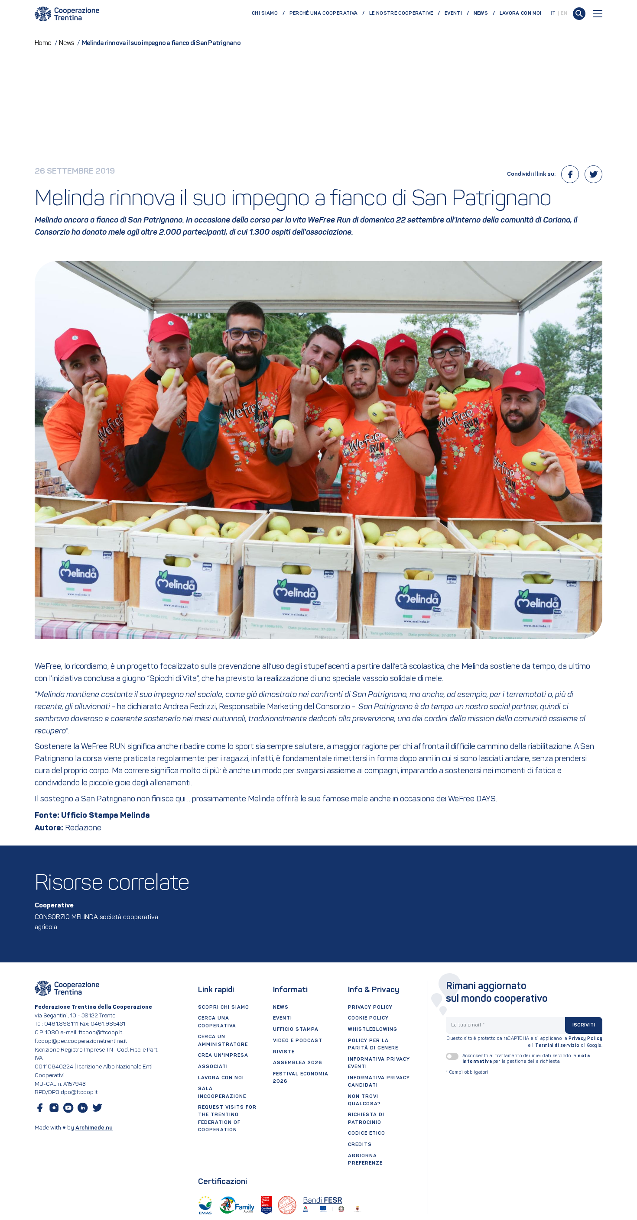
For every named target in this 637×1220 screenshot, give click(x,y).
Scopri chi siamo (223, 1007)
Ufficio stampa (295, 1029)
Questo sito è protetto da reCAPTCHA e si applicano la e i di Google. (524, 1042)
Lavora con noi (521, 13)
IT (553, 13)
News (481, 13)
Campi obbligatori (467, 1072)
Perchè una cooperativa (323, 13)
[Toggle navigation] (597, 13)
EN (564, 13)
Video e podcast (297, 1040)
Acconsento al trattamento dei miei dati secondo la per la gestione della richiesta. (526, 1059)
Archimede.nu (94, 1128)
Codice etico (366, 1133)
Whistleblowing (372, 1029)
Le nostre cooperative (401, 13)
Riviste (284, 1052)
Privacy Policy (585, 1038)
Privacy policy (370, 1007)
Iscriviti (583, 1025)
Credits (360, 1144)
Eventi (453, 13)
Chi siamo (265, 13)
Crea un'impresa (223, 1055)
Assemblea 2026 (297, 1062)
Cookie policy (368, 1018)
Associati (213, 1066)
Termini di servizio (557, 1045)
